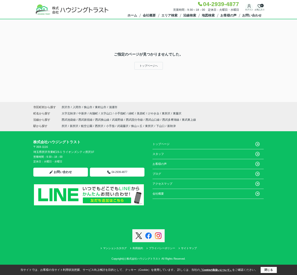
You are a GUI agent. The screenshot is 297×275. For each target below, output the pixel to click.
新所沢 (74, 126)
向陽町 (94, 113)
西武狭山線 (102, 119)
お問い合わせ (252, 15)
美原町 (141, 113)
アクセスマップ (162, 183)
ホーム (132, 15)
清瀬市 (113, 107)
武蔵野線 (118, 119)
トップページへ (148, 65)
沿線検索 (189, 15)
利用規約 (138, 248)
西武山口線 (152, 119)
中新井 (83, 113)
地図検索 (208, 15)
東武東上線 (189, 119)
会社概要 (149, 15)
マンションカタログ (115, 248)
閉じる (268, 269)
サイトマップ (189, 248)
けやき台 (154, 113)
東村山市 (100, 107)
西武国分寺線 (135, 119)
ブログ (157, 173)
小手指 (110, 126)
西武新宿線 (85, 119)
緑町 (131, 113)
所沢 (64, 126)
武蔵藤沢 (122, 126)
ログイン (249, 10)
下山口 (160, 126)
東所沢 (166, 113)
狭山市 (88, 107)
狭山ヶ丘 (136, 126)
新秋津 (171, 126)
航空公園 (86, 126)
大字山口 (107, 113)
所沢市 (66, 107)
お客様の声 (228, 15)
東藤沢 (177, 113)
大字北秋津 (69, 113)
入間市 (77, 107)
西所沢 (99, 126)
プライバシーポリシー (162, 248)
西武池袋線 (69, 119)
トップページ (161, 144)
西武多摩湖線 (171, 119)
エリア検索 (169, 15)
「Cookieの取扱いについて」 (216, 270)
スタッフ (158, 154)
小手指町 (121, 113)
